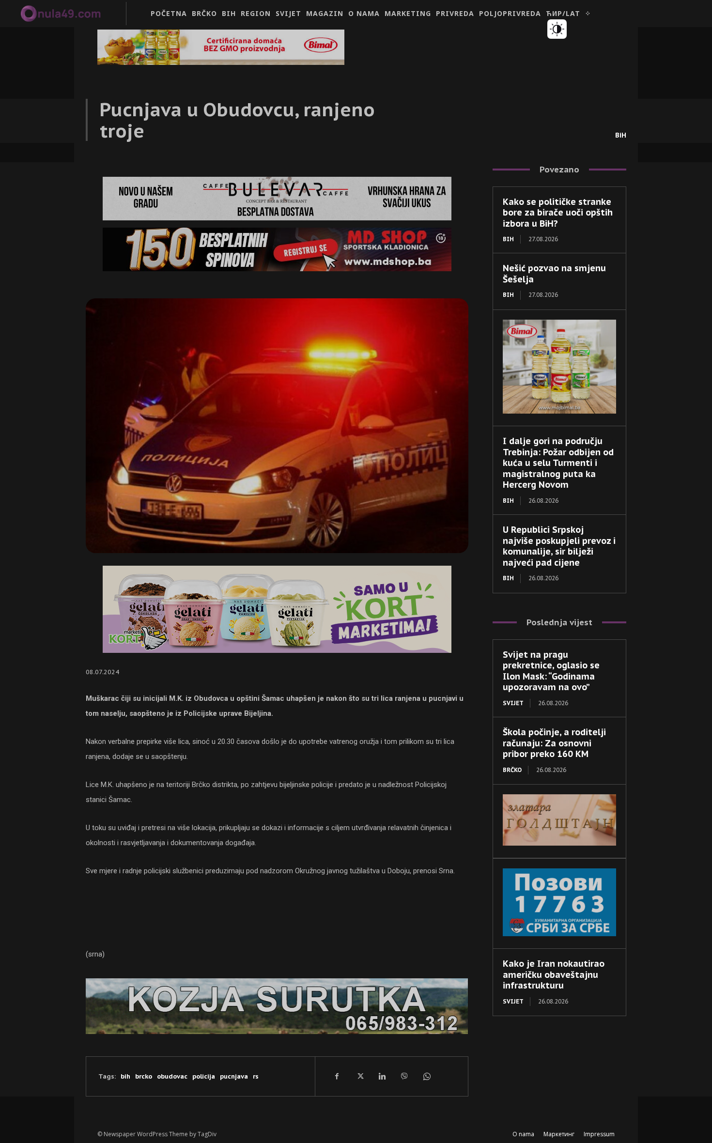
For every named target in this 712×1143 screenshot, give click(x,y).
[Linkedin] (381, 1076)
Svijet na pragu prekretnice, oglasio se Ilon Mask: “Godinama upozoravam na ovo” (551, 671)
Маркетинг (558, 1134)
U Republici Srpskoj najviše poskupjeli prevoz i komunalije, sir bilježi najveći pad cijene (559, 546)
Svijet (513, 703)
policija (203, 1076)
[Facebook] (337, 1076)
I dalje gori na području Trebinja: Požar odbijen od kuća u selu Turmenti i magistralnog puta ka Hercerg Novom (558, 462)
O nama (523, 1134)
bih (125, 1076)
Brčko (512, 769)
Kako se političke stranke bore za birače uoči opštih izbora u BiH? (558, 212)
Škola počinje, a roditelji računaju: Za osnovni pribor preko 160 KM (554, 742)
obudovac (172, 1076)
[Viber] (404, 1076)
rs (256, 1076)
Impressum (599, 1134)
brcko (143, 1076)
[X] (359, 1076)
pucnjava (234, 1076)
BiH (620, 135)
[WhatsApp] (426, 1076)
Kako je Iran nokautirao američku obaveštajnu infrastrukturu (553, 974)
